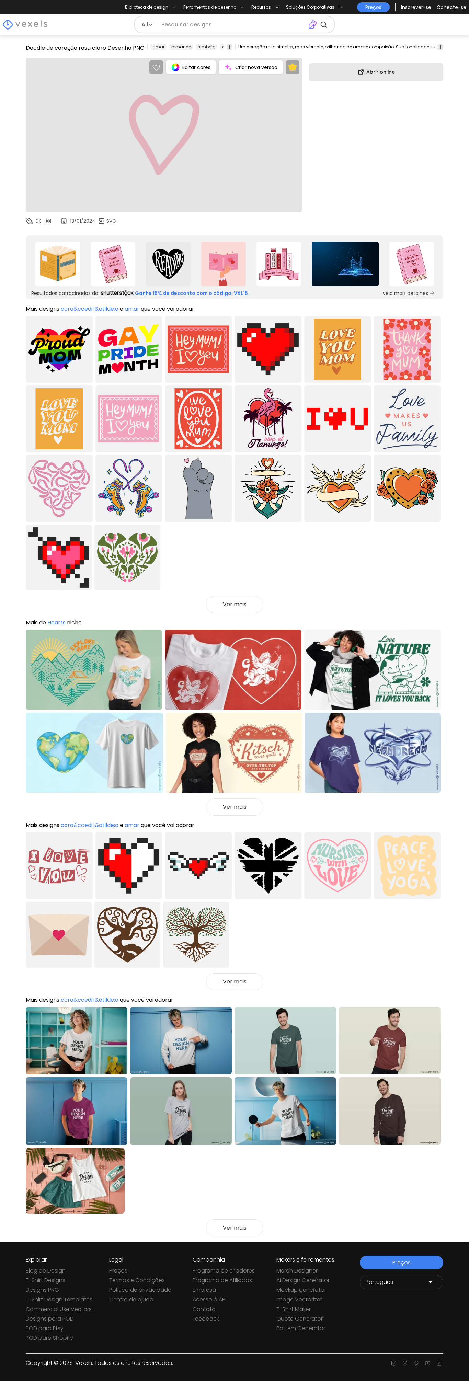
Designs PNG (42, 1290)
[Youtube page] (427, 1363)
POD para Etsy (45, 1328)
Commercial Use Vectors (59, 1309)
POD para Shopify (49, 1338)
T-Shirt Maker (293, 1309)
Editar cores (196, 67)
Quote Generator (299, 1319)
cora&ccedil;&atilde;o (89, 309)
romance (181, 47)
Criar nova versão (256, 67)
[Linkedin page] (439, 1363)
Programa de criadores (224, 1271)
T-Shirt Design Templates (59, 1299)
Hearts (56, 622)
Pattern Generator (300, 1328)
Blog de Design (46, 1271)
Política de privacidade (140, 1290)
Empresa (204, 1290)
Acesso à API (209, 1299)
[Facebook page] (405, 1363)
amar (158, 47)
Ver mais (235, 604)
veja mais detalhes (405, 293)
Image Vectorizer (299, 1299)
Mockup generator (301, 1290)
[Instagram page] (393, 1363)
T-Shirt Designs (45, 1280)
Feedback (206, 1319)
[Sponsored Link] (57, 264)
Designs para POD (50, 1319)
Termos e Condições (137, 1280)
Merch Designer (297, 1271)
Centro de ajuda (131, 1299)
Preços (118, 1271)
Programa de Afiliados (222, 1280)
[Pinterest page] (416, 1363)
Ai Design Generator (303, 1280)
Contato (204, 1309)
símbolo (206, 47)
